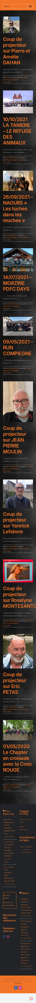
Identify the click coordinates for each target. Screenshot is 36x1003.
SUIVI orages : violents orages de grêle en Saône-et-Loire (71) (26, 928)
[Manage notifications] (31, 998)
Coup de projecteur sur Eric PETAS (14, 683)
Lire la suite (6, 82)
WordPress (18, 983)
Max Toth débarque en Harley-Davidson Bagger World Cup (9, 826)
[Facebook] (4, 936)
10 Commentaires (13, 469)
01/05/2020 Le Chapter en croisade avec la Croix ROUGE (17, 758)
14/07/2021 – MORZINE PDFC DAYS (17, 283)
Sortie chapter (11, 160)
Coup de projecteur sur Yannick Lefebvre (16, 523)
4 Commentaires (13, 80)
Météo (25, 893)
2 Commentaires (23, 237)
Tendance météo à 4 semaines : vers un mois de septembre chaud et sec (26, 906)
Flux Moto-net (8, 812)
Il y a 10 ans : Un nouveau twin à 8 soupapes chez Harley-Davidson (9, 849)
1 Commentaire (22, 160)
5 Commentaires (23, 709)
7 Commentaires (12, 623)
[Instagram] (8, 936)
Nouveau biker (12, 549)
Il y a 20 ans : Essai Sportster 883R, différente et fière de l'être (9, 874)
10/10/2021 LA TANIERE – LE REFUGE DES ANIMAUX (17, 131)
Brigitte (8, 77)
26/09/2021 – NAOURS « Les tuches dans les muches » (18, 208)
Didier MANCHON (11, 158)
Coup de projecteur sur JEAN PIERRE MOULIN (14, 440)
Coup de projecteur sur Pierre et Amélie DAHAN (16, 51)
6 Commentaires (23, 549)
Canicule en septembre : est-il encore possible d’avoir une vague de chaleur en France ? (25, 953)
